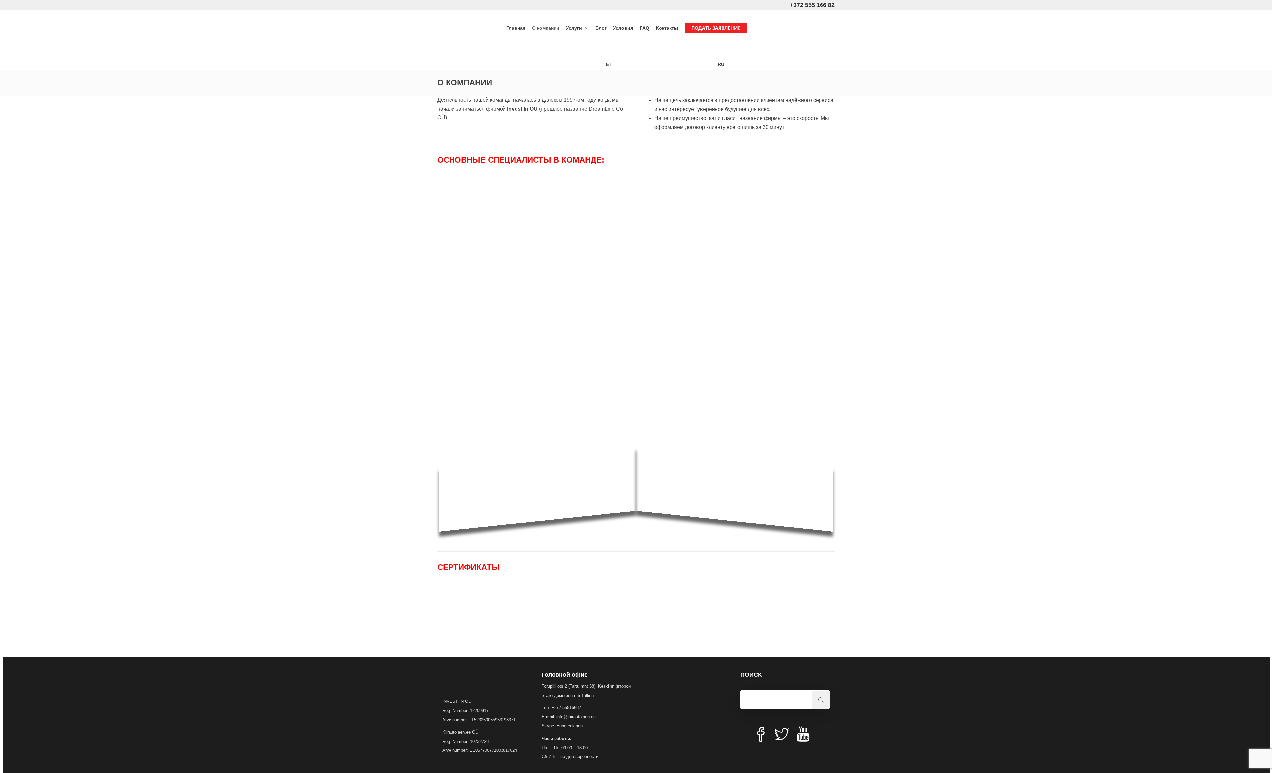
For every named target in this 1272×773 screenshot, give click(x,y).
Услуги (574, 28)
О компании (545, 28)
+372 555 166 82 (812, 5)
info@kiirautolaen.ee (576, 716)
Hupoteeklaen (569, 725)
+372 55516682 (566, 707)
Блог (601, 28)
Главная (515, 28)
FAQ (644, 28)
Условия (623, 28)
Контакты (667, 28)
